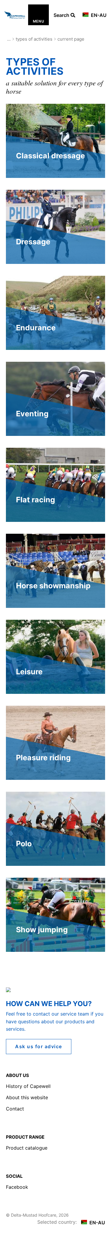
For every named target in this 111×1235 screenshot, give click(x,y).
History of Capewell (28, 1086)
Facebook (17, 1187)
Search (62, 15)
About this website (27, 1097)
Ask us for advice (38, 1046)
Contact (15, 1109)
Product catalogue (26, 1148)
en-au (98, 15)
